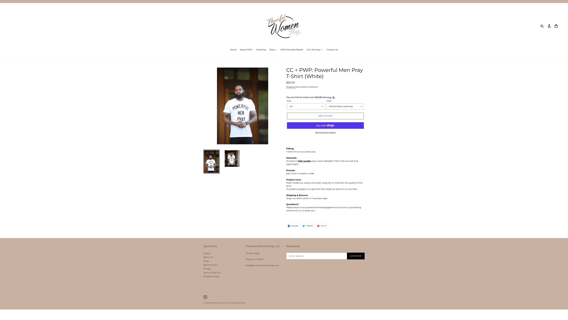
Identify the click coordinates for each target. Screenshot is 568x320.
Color (329, 101)
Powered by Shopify (237, 303)
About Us (208, 257)
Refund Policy (210, 265)
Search (206, 253)
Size (289, 101)
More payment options (325, 132)
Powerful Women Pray (219, 303)
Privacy (207, 268)
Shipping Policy (211, 276)
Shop (206, 261)
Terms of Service (212, 272)
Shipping (290, 87)
